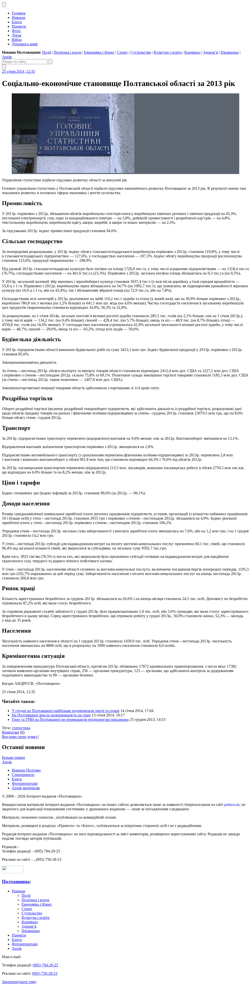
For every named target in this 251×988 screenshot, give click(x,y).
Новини (18, 17)
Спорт (122, 52)
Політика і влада (67, 52)
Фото (16, 31)
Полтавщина (16, 881)
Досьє (17, 35)
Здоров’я (210, 52)
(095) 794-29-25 (45, 965)
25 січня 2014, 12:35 (18, 71)
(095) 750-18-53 (44, 973)
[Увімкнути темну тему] (4, 4)
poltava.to (231, 804)
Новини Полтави (26, 770)
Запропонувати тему (19, 982)
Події (46, 52)
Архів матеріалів (26, 788)
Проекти (19, 26)
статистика (21, 728)
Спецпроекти (23, 775)
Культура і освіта (168, 52)
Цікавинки (230, 52)
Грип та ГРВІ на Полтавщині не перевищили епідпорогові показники (70, 719)
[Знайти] (50, 61)
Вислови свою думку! (20, 737)
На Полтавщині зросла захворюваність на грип (51, 715)
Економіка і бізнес (99, 52)
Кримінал (192, 52)
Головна (18, 13)
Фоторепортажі (25, 783)
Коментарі (10, 732)
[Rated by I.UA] (13, 872)
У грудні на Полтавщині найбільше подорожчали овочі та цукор (65, 711)
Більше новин (13, 757)
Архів (7, 57)
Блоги (17, 22)
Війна (17, 40)
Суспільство (140, 52)
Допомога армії (25, 44)
